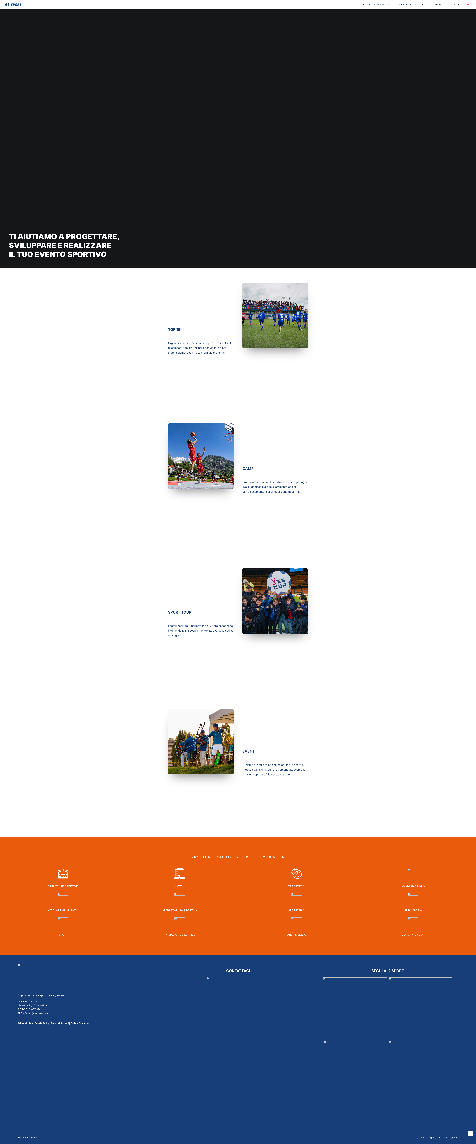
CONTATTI (457, 4)
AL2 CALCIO (422, 4)
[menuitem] (367, 4)
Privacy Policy (25, 1023)
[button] (63, 873)
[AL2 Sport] (12, 4)
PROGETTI (405, 4)
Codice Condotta (79, 1023)
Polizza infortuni (60, 1023)
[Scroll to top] (470, 1133)
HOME (366, 4)
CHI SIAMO (440, 4)
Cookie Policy (42, 1023)
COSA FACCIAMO (384, 4)
